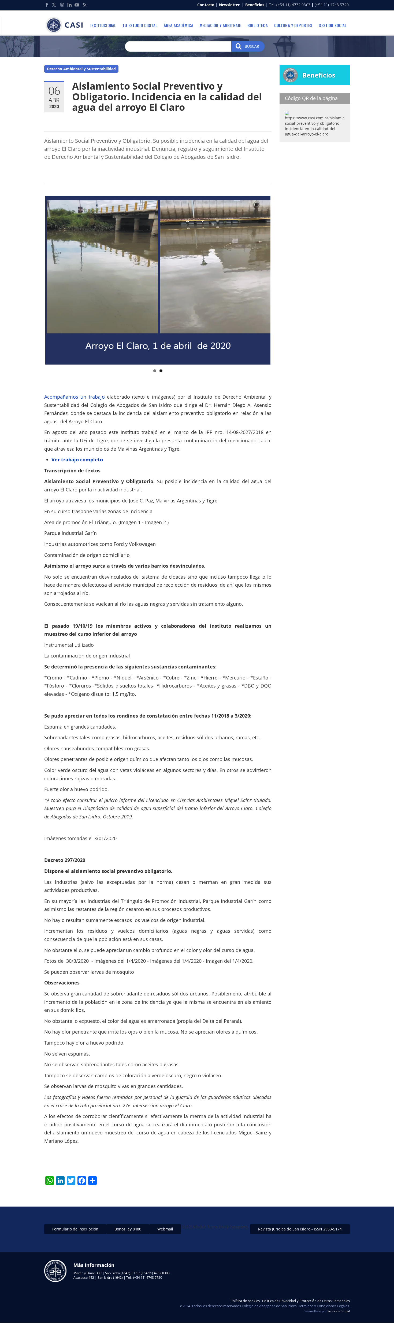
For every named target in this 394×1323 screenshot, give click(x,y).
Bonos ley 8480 (127, 1229)
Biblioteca (257, 25)
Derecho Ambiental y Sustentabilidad (81, 68)
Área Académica (178, 25)
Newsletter (229, 4)
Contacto (205, 4)
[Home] (65, 25)
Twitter (54, 5)
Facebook (47, 5)
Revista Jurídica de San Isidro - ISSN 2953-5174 (300, 1229)
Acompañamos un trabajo (75, 397)
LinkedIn (69, 5)
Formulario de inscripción (75, 1229)
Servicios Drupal (339, 1311)
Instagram (62, 5)
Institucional (103, 25)
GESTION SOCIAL (333, 25)
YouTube (77, 5)
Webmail (165, 1229)
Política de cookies (245, 1300)
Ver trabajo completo (77, 459)
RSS (84, 5)
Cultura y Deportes (293, 25)
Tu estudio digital (139, 25)
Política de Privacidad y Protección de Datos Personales (306, 1300)
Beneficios (254, 4)
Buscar (251, 46)
